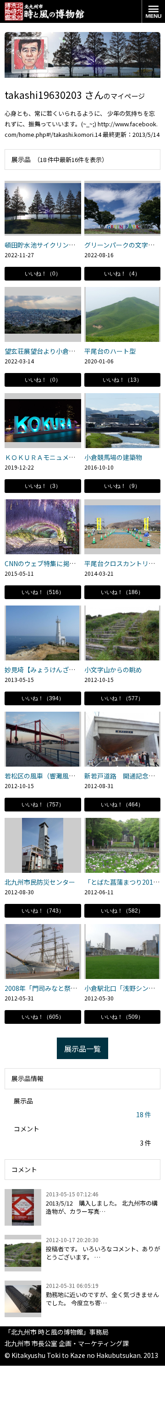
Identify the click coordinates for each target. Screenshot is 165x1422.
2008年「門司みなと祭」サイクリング (60, 988)
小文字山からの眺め (113, 669)
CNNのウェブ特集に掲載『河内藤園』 (59, 563)
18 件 (143, 1114)
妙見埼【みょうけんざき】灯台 (49, 669)
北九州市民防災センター (40, 882)
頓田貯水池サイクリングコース (49, 244)
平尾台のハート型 (110, 351)
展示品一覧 (82, 1048)
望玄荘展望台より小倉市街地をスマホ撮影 (65, 351)
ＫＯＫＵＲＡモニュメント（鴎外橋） (59, 457)
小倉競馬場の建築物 (113, 457)
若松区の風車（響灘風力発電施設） (56, 775)
